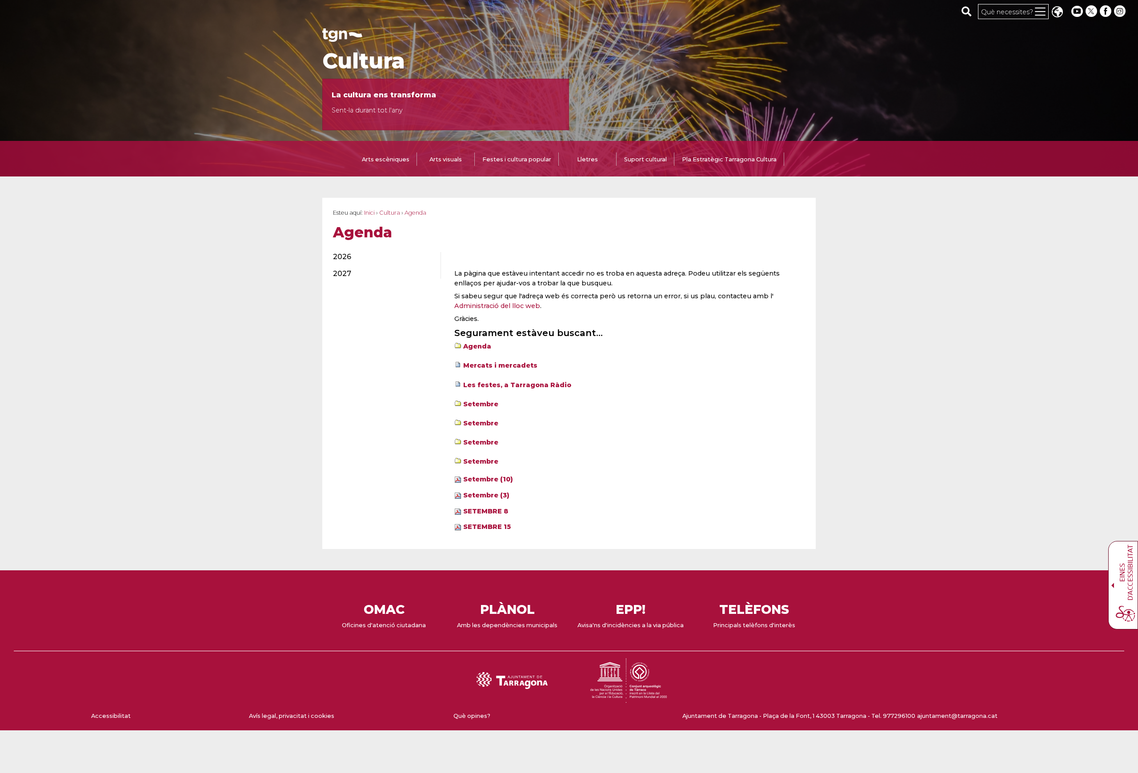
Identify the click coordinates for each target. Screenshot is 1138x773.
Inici (369, 212)
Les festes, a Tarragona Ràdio (517, 385)
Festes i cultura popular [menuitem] (516, 159)
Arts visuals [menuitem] (445, 159)
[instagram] (1121, 11)
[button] (1057, 13)
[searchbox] (966, 11)
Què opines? (471, 716)
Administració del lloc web (497, 306)
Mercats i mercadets (500, 365)
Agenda (477, 346)
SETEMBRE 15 (487, 527)
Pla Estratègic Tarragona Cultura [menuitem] (729, 159)
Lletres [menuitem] (587, 159)
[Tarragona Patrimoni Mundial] (628, 698)
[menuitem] (381, 257)
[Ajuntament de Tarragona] (342, 37)
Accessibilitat (111, 716)
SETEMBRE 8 (485, 511)
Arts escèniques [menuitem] (385, 159)
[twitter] (1092, 11)
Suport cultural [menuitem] (645, 159)
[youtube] (1077, 11)
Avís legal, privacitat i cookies (291, 716)
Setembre (480, 404)
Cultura (363, 61)
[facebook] (1106, 11)
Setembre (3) (486, 495)
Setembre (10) (488, 479)
